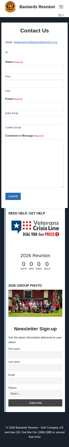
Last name (14, 361)
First (7, 76)
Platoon (12, 387)
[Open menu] (61, 6)
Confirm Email (13, 127)
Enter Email (11, 113)
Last (7, 90)
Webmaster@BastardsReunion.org (35, 42)
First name (14, 348)
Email (11, 374)
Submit (13, 196)
